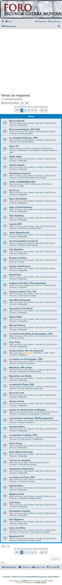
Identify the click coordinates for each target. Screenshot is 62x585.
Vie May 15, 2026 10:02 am (46, 387)
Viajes (21, 186)
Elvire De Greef (16, 393)
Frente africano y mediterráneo (31, 388)
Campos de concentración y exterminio (34, 414)
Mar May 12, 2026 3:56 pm (46, 403)
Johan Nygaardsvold (19, 232)
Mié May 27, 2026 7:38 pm (44, 353)
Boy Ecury (14, 190)
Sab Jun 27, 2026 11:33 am (46, 260)
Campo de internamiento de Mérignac (27, 410)
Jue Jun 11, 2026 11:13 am (46, 302)
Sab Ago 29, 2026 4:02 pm (46, 123)
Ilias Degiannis (16, 519)
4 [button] (32, 110)
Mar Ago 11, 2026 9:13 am (46, 192)
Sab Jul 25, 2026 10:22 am (46, 218)
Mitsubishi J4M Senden (20, 367)
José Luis (28, 353)
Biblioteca (23, 355)
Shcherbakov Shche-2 (20, 173)
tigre (26, 463)
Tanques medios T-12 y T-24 (22, 291)
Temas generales (26, 133)
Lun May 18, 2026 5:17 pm (46, 370)
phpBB (24, 581)
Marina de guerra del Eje (28, 245)
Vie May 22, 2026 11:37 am (46, 361)
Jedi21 (26, 184)
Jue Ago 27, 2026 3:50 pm (46, 140)
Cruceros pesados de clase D (23, 241)
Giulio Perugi (15, 443)
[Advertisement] (31, 61)
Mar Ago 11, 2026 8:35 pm (41, 184)
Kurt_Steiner (29, 123)
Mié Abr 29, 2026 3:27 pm (39, 463)
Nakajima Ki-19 (16, 536)
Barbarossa (28, 285)
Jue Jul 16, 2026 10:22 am (46, 235)
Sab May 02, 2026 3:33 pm (46, 454)
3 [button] (28, 110)
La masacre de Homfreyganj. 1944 (25, 359)
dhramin (27, 148)
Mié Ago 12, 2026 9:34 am (46, 176)
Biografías (23, 125)
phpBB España (40, 582)
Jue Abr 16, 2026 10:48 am (46, 513)
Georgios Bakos (17, 426)
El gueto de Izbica (18, 258)
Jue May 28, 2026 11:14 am (46, 336)
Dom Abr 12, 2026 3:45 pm (46, 538)
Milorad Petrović (17, 325)
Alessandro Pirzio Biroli (21, 308)
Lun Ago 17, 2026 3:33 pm (46, 159)
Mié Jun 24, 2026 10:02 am (46, 277)
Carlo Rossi (15, 502)
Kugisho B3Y (15, 224)
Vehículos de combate (27, 296)
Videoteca (23, 287)
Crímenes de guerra (27, 363)
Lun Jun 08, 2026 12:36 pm (46, 311)
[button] (17, 110)
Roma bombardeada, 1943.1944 (24, 129)
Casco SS (14, 146)
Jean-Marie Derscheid (19, 300)
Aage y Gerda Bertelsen (20, 207)
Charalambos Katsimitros (21, 469)
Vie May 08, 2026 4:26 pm (46, 446)
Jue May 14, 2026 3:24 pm (46, 395)
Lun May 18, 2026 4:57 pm (46, 378)
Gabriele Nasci (16, 486)
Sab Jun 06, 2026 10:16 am (46, 319)
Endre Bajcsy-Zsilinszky (21, 452)
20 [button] (42, 110)
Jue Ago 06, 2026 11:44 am (46, 209)
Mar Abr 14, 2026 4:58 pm (46, 522)
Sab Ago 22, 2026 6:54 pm (42, 148)
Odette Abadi (15, 156)
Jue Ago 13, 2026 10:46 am (46, 167)
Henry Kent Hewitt (18, 199)
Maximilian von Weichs (20, 376)
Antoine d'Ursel (16, 401)
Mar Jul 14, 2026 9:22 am (45, 252)
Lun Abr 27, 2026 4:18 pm (45, 479)
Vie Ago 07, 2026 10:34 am (46, 201)
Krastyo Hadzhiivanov (20, 266)
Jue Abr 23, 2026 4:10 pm (45, 496)
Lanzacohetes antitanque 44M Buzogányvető (31, 418)
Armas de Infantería (27, 422)
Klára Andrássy (16, 215)
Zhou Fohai (14, 342)
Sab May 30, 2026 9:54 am (46, 327)
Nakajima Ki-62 (16, 494)
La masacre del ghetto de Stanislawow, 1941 (31, 334)
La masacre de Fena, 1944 (21, 477)
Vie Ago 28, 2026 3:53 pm (45, 131)
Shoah (21, 262)
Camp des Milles (17, 528)
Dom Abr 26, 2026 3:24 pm (46, 488)
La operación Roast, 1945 (21, 384)
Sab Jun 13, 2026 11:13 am (46, 294)
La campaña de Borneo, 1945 (23, 138)
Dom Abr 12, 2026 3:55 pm (46, 530)
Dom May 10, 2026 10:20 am (47, 420)
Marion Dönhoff (16, 121)
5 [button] (35, 110)
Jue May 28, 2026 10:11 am (46, 344)
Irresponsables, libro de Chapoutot (26, 351)
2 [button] (25, 110)
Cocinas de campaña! (19, 460)
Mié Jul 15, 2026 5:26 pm (45, 243)
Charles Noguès (17, 165)
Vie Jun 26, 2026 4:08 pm (45, 268)
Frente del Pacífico (26, 142)
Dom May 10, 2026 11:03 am (47, 412)
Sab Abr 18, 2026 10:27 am (46, 505)
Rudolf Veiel (15, 275)
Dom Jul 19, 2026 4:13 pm (46, 226)
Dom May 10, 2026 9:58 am (46, 429)
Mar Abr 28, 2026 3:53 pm (46, 471)
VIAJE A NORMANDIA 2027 (22, 182)
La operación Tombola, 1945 (23, 435)
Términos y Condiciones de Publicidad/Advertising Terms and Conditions (31, 577)
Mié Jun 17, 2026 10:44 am (45, 285)
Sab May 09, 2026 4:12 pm (46, 437)
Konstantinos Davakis (19, 511)
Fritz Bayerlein (16, 249)
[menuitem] (8, 21)
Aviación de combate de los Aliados (32, 177)
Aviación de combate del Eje (30, 228)
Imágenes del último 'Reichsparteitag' (27, 283)
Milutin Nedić (15, 317)
